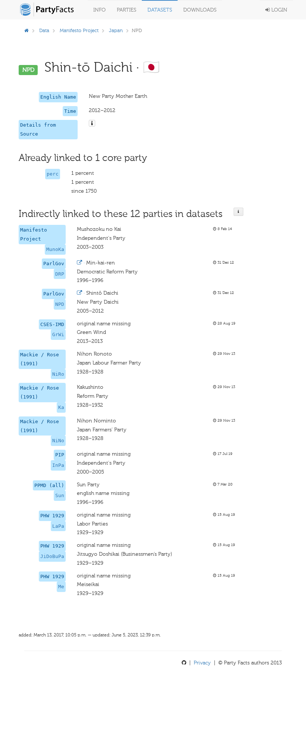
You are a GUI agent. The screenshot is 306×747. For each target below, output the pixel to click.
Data (44, 30)
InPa (58, 465)
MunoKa (55, 249)
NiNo (58, 440)
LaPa (58, 526)
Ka (61, 407)
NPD (59, 304)
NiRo (58, 374)
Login (278, 10)
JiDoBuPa (52, 556)
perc (53, 174)
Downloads (199, 10)
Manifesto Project (79, 30)
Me (61, 586)
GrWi (58, 334)
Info (99, 10)
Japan (116, 30)
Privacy (202, 663)
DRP (59, 274)
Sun (59, 495)
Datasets (159, 10)
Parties (126, 10)
